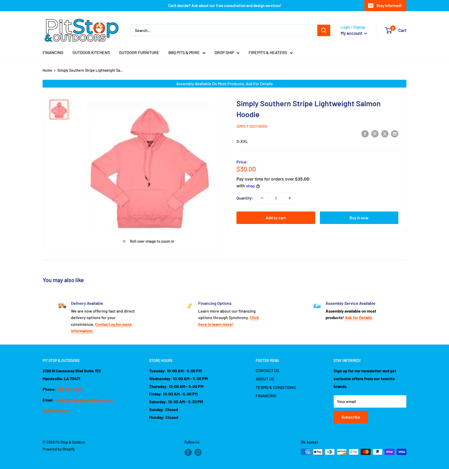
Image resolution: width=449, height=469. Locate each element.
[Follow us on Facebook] (188, 452)
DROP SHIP (224, 52)
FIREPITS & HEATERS (268, 52)
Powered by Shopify (59, 449)
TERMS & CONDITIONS (276, 387)
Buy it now (358, 217)
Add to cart (276, 217)
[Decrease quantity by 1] (262, 198)
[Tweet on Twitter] (384, 133)
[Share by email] (394, 133)
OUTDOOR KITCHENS (91, 52)
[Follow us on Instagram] (198, 452)
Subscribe (350, 416)
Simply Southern (251, 126)
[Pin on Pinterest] (375, 133)
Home (47, 70)
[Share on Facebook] (365, 133)
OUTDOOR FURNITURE (139, 52)
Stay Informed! (389, 5)
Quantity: (244, 197)
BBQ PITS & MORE (184, 52)
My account (352, 33)
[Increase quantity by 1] (289, 198)
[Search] (323, 30)
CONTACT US (267, 370)
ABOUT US (265, 378)
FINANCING (53, 52)
